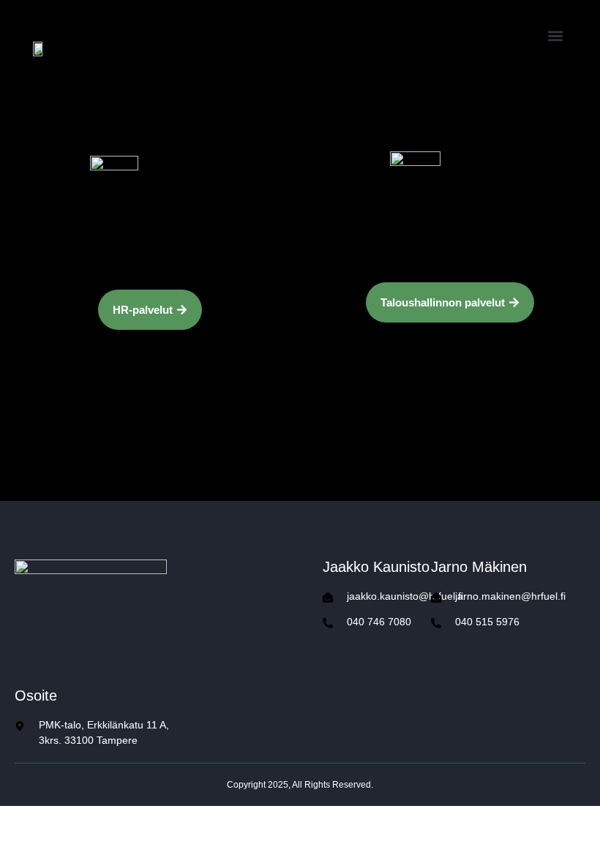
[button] (555, 35)
